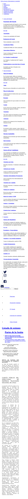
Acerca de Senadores (9, 219)
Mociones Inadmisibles (8, 133)
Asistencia (5, 118)
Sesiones (5, 125)
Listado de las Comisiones (9, 210)
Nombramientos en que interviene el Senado (14, 64)
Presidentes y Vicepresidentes (10, 230)
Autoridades (6, 33)
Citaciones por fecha (8, 162)
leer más (5, 30)
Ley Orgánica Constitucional (10, 57)
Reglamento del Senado (9, 39)
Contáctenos (6, 287)
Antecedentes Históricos (9, 50)
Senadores (5, 217)
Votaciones (6, 111)
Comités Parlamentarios (9, 244)
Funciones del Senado (9, 21)
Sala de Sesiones (7, 70)
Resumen (5, 98)
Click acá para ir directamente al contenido (10, 1)
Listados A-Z (6, 253)
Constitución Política (8, 44)
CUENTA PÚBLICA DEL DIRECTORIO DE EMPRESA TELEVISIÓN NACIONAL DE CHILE (15, 341)
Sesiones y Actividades (8, 203)
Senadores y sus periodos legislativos (12, 238)
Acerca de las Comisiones (10, 150)
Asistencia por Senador (9, 168)
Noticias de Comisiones (9, 189)
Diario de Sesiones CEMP (9, 196)
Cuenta (5, 104)
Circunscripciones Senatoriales (10, 259)
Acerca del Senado (7, 18)
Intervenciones (7, 140)
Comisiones (6, 147)
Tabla (4, 85)
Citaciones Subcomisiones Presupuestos (13, 175)
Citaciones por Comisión (9, 182)
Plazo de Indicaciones (8, 91)
